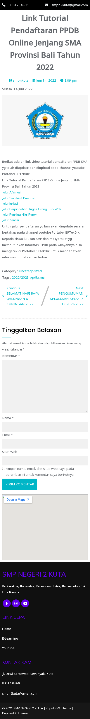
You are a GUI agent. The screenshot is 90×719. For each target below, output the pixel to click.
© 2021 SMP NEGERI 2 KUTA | (24, 708)
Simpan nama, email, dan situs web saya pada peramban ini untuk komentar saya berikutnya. (40, 471)
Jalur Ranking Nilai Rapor (19, 214)
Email (7, 435)
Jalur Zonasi (10, 220)
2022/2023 (21, 277)
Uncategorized (30, 271)
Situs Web (9, 451)
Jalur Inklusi (10, 204)
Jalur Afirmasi (11, 192)
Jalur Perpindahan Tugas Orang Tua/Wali (31, 209)
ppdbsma (37, 277)
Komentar (11, 355)
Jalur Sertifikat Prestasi (18, 198)
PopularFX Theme (58, 708)
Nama (8, 418)
